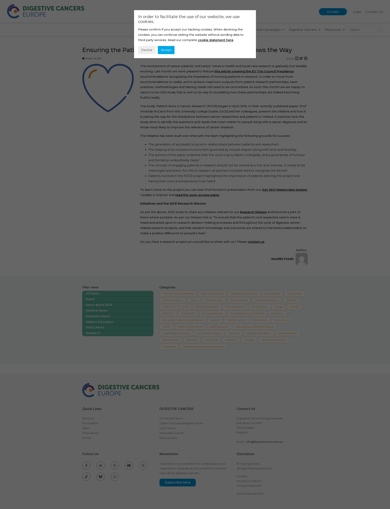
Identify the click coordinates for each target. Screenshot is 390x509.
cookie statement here (215, 40)
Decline (146, 50)
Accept (166, 50)
